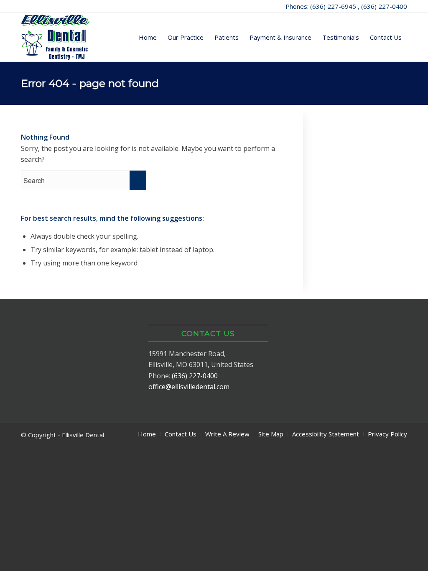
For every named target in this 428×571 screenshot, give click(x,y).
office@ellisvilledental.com (188, 386)
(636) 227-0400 (195, 375)
